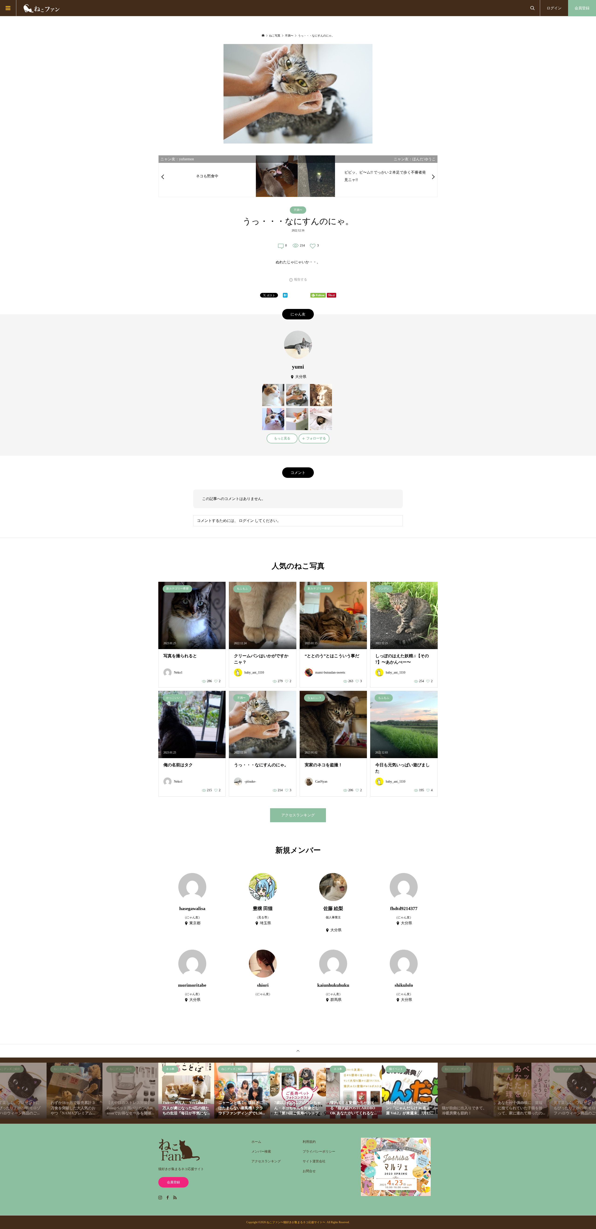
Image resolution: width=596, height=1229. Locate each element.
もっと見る (282, 438)
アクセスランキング (298, 815)
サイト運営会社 (314, 1161)
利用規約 (309, 1141)
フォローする (316, 438)
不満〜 (298, 210)
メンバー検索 (261, 1151)
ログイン (554, 8)
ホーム (256, 1141)
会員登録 (582, 8)
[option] (74, 1091)
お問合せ (309, 1171)
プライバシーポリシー (319, 1151)
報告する (300, 279)
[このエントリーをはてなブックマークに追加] (285, 295)
